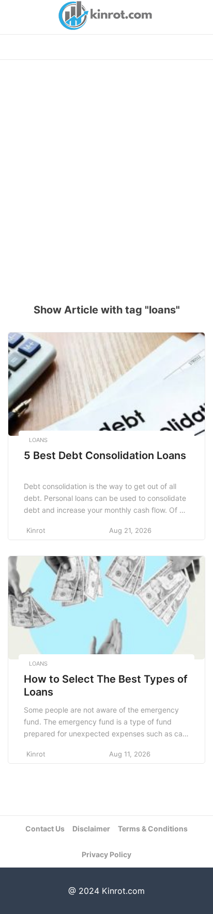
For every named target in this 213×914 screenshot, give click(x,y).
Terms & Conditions (153, 828)
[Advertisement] (106, 176)
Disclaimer (91, 828)
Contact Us (45, 828)
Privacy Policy (106, 854)
